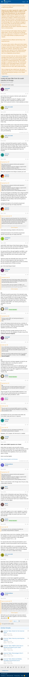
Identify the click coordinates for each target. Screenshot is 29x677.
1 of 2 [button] (10, 621)
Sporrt (6, 398)
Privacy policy (17, 675)
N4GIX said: (4, 345)
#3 (27, 140)
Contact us (3, 675)
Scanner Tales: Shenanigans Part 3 (13, 653)
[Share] (26, 94)
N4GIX (6, 308)
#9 (27, 313)
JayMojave (7, 237)
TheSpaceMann (9, 464)
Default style (4, 673)
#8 (27, 274)
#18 (27, 524)
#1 (27, 93)
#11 (27, 380)
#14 (27, 442)
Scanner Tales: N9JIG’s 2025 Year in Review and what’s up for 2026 (13, 646)
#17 (27, 508)
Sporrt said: (4, 427)
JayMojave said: (5, 277)
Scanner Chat (9, 634)
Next (15, 621)
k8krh (6, 503)
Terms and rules (10, 675)
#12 (27, 403)
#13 (27, 424)
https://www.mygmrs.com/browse (9, 459)
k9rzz (6, 486)
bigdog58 (4, 82)
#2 (27, 112)
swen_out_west (9, 107)
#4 (27, 159)
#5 (27, 180)
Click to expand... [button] (14, 227)
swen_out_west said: (6, 216)
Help (22, 675)
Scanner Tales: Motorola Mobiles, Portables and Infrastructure (13, 659)
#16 (27, 492)
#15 (27, 469)
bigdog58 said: (5, 162)
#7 (27, 243)
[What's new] (27, 1)
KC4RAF (7, 437)
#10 (27, 342)
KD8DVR (7, 175)
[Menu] (2, 2)
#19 (27, 559)
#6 (27, 213)
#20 (27, 598)
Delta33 (7, 154)
